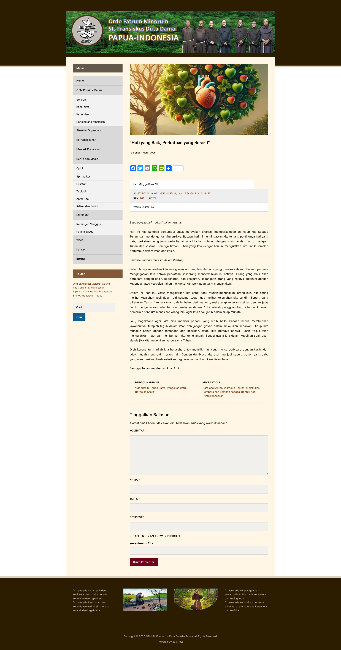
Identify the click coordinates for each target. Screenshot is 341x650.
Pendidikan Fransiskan (90, 121)
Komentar (138, 430)
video (79, 240)
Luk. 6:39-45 (202, 193)
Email (135, 498)
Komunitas (83, 107)
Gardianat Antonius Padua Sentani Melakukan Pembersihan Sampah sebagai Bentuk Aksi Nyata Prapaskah (231, 392)
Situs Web (137, 517)
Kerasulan (82, 114)
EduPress (177, 641)
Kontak (80, 249)
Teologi (81, 191)
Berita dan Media (87, 159)
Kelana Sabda (84, 231)
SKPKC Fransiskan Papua (87, 295)
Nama (135, 479)
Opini (79, 168)
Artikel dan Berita (87, 206)
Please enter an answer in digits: (155, 536)
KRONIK (81, 259)
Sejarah (81, 99)
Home (80, 80)
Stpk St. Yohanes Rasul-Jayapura (92, 291)
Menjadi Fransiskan (88, 149)
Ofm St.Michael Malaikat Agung (91, 283)
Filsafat (81, 184)
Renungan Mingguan (89, 224)
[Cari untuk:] (98, 307)
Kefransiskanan (86, 139)
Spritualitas (83, 176)
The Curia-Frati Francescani (89, 287)
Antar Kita (82, 199)
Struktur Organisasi (89, 130)
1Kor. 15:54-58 (185, 193)
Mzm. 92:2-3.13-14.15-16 (161, 193)
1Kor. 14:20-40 (147, 197)
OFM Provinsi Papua (89, 90)
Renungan (82, 214)
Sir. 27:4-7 (139, 193)
